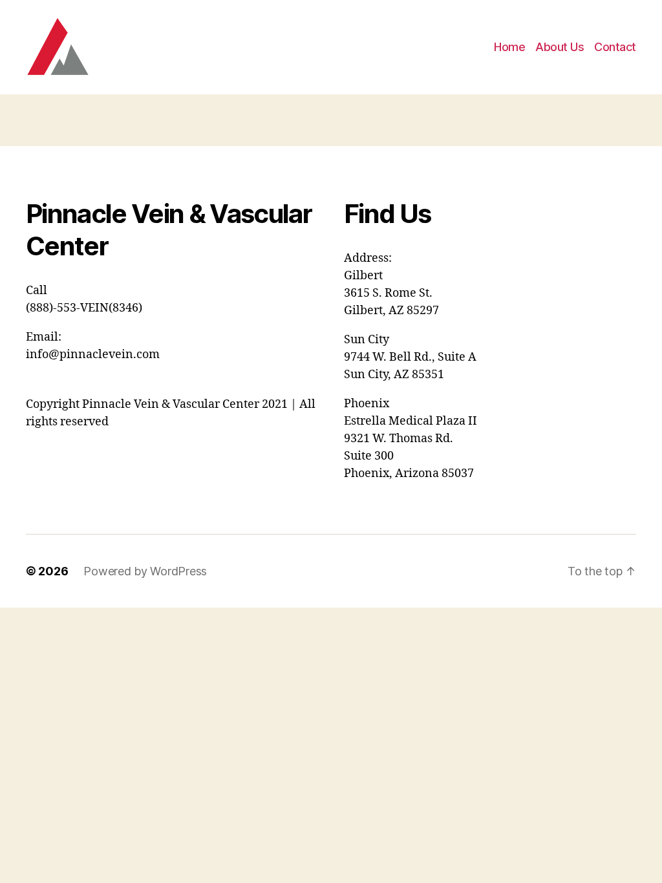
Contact (615, 47)
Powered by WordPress (145, 571)
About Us (559, 47)
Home (509, 47)
